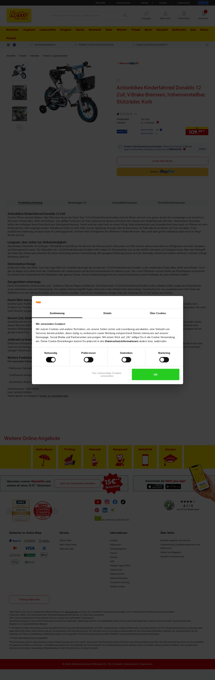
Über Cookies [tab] (158, 313)
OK (156, 374)
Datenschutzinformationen (121, 341)
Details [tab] (107, 313)
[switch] (88, 359)
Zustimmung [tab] (57, 313)
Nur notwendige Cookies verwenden (106, 374)
